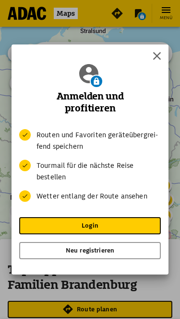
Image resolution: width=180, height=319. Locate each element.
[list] (90, 165)
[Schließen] (156, 55)
